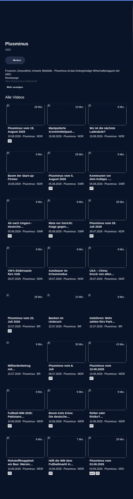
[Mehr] (41, 129)
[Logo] (90, 81)
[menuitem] (5, 6)
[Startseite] (66, 5)
